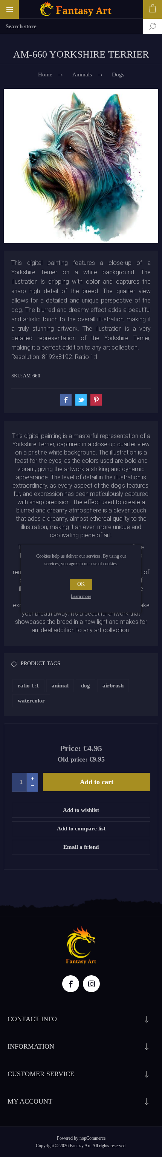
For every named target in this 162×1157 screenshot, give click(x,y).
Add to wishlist (81, 810)
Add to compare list (81, 829)
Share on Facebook (66, 400)
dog (85, 686)
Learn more (81, 596)
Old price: (72, 759)
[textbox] (71, 26)
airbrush (113, 686)
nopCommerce (92, 1138)
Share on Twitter (81, 400)
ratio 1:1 (28, 686)
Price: (70, 748)
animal (60, 686)
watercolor (31, 701)
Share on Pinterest (96, 400)
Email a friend (81, 847)
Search (147, 26)
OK (81, 584)
